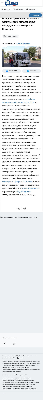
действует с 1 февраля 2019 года (17, 181)
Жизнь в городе (10, 36)
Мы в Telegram (6, 9)
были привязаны (30, 188)
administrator (23, 43)
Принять (35, 15)
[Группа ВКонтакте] (11, 71)
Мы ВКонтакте (19, 9)
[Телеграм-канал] (31, 71)
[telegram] (25, 208)
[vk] (18, 208)
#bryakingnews (23, 191)
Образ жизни (30, 9)
